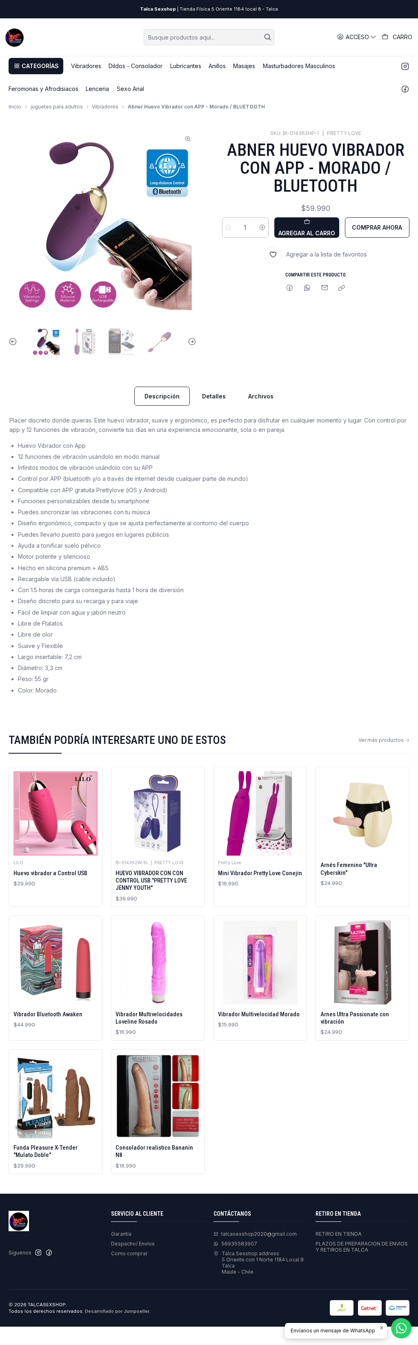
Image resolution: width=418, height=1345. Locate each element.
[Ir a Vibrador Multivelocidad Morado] (260, 962)
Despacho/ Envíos (133, 1244)
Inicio (15, 106)
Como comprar (129, 1253)
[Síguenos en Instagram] (405, 66)
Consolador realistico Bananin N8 (154, 1151)
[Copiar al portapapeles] (342, 288)
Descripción (162, 396)
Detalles (214, 396)
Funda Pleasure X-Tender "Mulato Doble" (45, 1151)
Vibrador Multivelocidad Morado (259, 1014)
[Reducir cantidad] (228, 227)
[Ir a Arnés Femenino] (362, 813)
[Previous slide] (15, 341)
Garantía (121, 1234)
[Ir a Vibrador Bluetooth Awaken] (55, 962)
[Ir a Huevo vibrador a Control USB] (55, 813)
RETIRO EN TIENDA (339, 1234)
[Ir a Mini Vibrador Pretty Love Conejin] (260, 813)
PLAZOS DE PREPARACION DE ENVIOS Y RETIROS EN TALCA (362, 1247)
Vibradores (105, 106)
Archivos (260, 396)
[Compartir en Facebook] (290, 288)
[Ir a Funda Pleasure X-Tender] (55, 1096)
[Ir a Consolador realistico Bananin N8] (158, 1096)
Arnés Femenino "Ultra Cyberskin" (348, 868)
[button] (36, 66)
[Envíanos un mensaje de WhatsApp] (401, 1328)
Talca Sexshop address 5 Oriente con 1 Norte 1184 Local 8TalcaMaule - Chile (263, 1262)
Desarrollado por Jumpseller (117, 1311)
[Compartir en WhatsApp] (307, 288)
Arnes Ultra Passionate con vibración (354, 1018)
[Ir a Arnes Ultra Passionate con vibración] (362, 962)
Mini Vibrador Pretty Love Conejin (260, 873)
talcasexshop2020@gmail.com (259, 1234)
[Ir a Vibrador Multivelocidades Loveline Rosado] (158, 962)
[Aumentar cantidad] (262, 227)
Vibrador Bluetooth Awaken (47, 1014)
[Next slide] (190, 341)
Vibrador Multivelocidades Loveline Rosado (149, 1018)
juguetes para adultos (57, 106)
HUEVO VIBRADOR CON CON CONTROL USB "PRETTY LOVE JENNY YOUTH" (151, 880)
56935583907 (239, 1244)
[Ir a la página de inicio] (14, 37)
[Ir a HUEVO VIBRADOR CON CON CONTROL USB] (158, 813)
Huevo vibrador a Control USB (50, 873)
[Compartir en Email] (324, 288)
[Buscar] (267, 37)
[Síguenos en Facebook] (405, 89)
